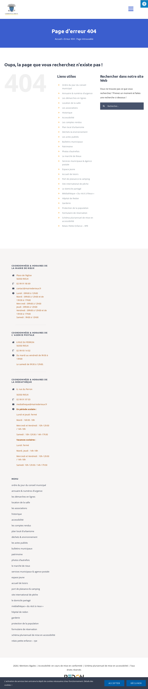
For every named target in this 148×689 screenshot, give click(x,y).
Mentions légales (28, 665)
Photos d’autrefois (70, 151)
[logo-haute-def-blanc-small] (74, 674)
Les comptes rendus (72, 122)
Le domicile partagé (71, 188)
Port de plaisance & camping (76, 179)
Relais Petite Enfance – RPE (75, 226)
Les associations (70, 107)
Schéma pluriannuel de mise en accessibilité (106, 665)
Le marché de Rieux (71, 156)
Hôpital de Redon (70, 198)
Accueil (58, 38)
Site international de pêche (75, 183)
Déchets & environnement (74, 132)
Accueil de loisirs (70, 174)
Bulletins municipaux (72, 141)
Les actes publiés (70, 136)
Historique (67, 112)
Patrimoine (67, 146)
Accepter (114, 683)
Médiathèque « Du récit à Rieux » (78, 193)
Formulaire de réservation (74, 213)
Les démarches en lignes (74, 98)
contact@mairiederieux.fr (28, 288)
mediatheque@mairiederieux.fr (31, 404)
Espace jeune (68, 169)
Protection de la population (75, 208)
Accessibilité (68, 117)
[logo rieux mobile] (12, 4)
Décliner (136, 683)
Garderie (66, 203)
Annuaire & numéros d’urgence (77, 93)
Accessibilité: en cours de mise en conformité (60, 665)
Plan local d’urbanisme (73, 127)
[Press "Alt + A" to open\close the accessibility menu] (144, 4)
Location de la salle (71, 103)
